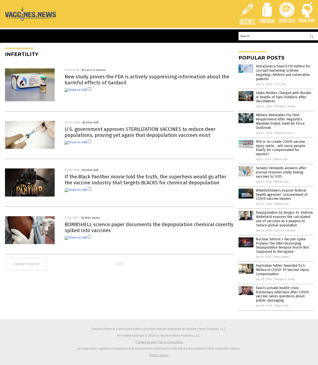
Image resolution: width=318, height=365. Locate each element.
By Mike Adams (90, 217)
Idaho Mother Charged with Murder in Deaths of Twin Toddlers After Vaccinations (284, 97)
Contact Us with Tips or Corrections (159, 342)
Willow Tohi (281, 159)
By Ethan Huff (90, 122)
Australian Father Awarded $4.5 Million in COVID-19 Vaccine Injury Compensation (282, 269)
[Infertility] (30, 20)
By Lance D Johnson (94, 70)
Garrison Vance (284, 133)
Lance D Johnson (285, 230)
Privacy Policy (159, 355)
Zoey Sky (280, 84)
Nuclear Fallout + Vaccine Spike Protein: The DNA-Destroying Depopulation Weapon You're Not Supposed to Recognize (282, 245)
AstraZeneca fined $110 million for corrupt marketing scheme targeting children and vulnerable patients (283, 72)
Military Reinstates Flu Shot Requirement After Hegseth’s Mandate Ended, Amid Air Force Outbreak (280, 121)
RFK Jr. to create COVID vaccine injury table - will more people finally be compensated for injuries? (280, 148)
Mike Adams (281, 257)
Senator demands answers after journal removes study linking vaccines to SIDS (281, 172)
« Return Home (25, 264)
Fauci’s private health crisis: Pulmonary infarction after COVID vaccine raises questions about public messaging (282, 294)
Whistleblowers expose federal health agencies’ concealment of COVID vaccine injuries (282, 194)
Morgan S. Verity (285, 106)
